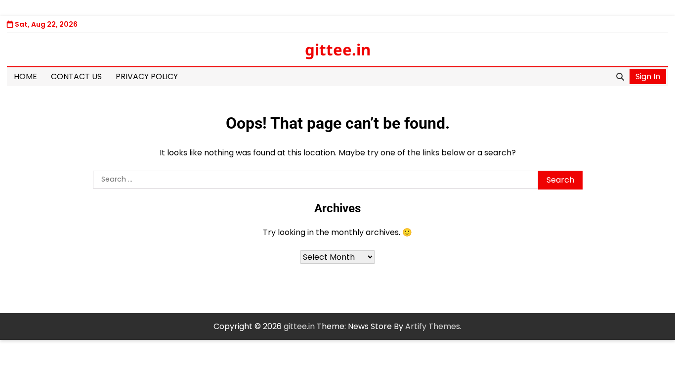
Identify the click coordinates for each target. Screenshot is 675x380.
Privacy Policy (147, 76)
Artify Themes (432, 326)
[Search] (620, 76)
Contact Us (76, 76)
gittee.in (338, 49)
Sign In (647, 76)
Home (25, 76)
